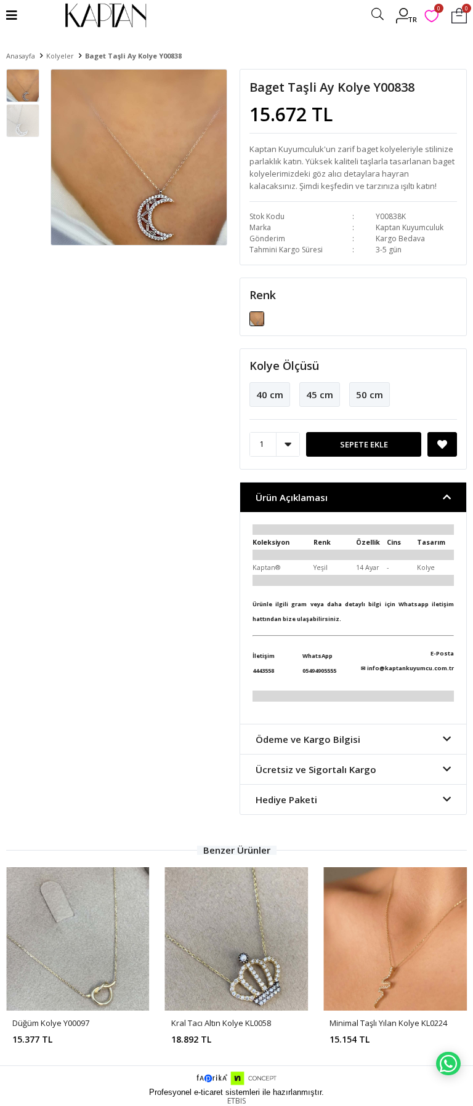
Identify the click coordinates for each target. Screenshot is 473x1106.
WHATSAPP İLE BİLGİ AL (448, 1063)
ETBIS (236, 1101)
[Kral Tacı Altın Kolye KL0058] (237, 939)
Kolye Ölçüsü (284, 365)
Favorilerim (438, 10)
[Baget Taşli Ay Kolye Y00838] (257, 317)
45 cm (319, 394)
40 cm (269, 394)
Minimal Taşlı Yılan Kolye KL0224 (388, 1022)
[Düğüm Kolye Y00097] (78, 939)
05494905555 (319, 671)
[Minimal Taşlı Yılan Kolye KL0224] (395, 939)
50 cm (369, 394)
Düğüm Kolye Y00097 (50, 1022)
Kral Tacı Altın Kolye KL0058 (221, 1022)
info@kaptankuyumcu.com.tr (410, 668)
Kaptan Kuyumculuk (409, 227)
